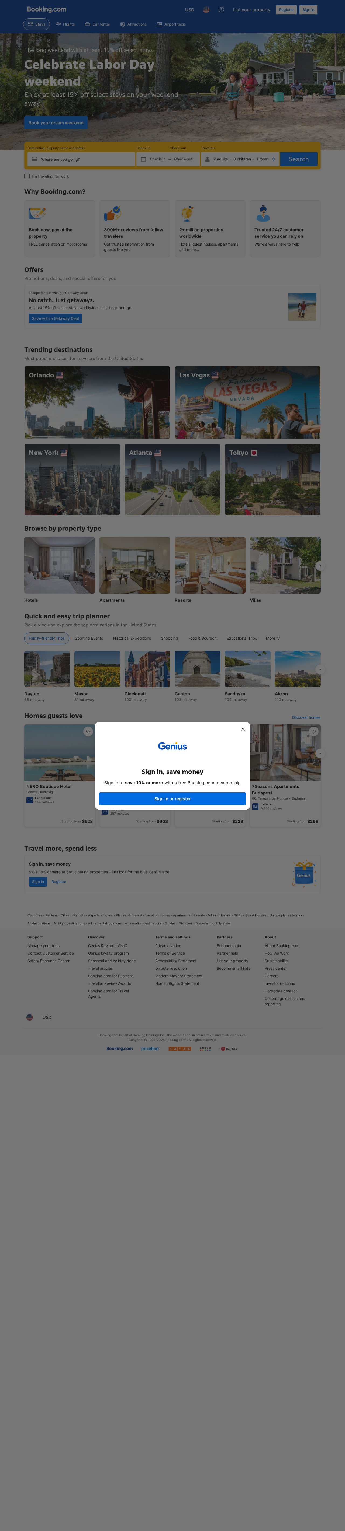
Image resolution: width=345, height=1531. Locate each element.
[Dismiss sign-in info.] (243, 729)
